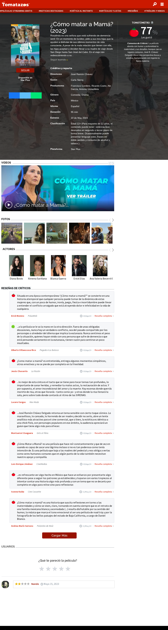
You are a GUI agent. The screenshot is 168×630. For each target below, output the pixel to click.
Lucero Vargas (18, 402)
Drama (85, 94)
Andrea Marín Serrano (22, 525)
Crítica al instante (82, 10)
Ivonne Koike (17, 491)
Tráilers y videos (155, 10)
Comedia (75, 94)
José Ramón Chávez (82, 74)
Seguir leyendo (58, 59)
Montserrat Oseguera (22, 433)
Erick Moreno (17, 315)
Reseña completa (103, 315)
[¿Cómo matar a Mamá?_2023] (11, 233)
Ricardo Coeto (99, 85)
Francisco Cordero (80, 85)
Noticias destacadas (51, 10)
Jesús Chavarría (19, 371)
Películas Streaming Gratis (16, 10)
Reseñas (133, 10)
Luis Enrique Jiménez (22, 464)
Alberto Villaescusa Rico (23, 350)
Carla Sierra (77, 80)
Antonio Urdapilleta (89, 89)
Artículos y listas (110, 10)
